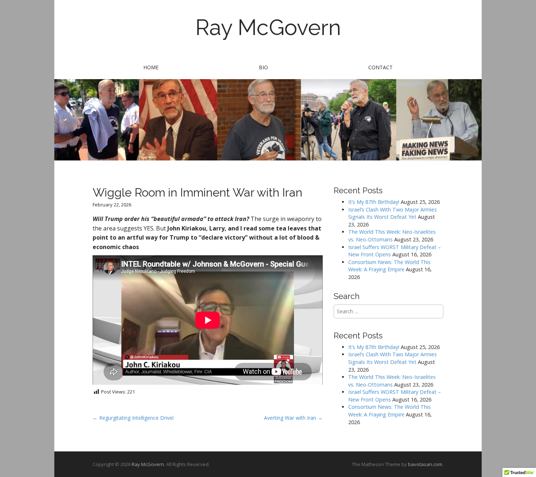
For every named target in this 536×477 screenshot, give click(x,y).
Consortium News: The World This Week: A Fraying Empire (389, 266)
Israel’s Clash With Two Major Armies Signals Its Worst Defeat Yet (392, 213)
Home (151, 67)
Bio (263, 67)
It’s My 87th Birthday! (373, 201)
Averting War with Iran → (293, 417)
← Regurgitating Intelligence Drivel (133, 417)
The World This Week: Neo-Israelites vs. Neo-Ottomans (392, 235)
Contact (380, 67)
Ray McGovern (268, 27)
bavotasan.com (425, 464)
